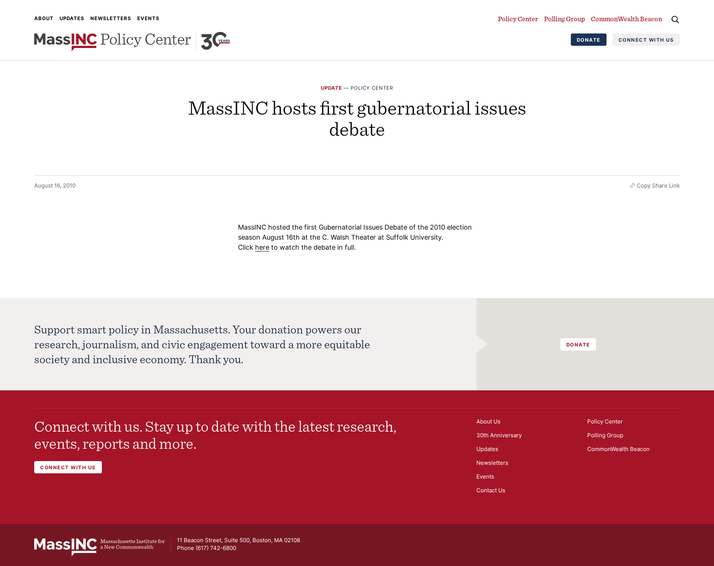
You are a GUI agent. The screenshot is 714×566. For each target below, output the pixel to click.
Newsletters (110, 18)
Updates (72, 18)
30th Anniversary (499, 435)
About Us (488, 421)
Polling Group (564, 19)
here (262, 247)
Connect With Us (646, 40)
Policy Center (518, 19)
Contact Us (490, 490)
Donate (589, 40)
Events (148, 18)
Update (331, 88)
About (44, 18)
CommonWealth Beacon (626, 19)
